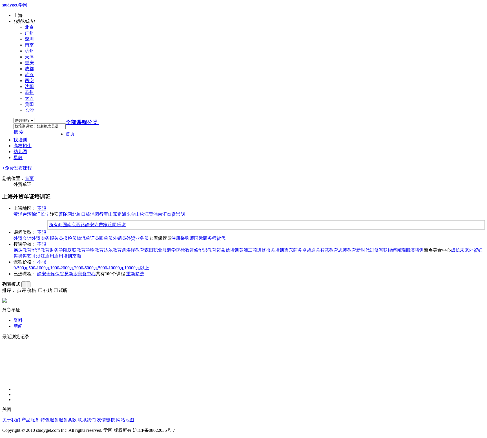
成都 (29, 68)
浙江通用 (45, 256)
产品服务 (30, 419)
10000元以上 (136, 267)
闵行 (99, 214)
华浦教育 (41, 250)
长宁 (45, 214)
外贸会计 (23, 238)
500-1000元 (39, 267)
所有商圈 (58, 224)
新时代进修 (367, 250)
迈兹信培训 (227, 250)
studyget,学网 (14, 5)
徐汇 (36, 214)
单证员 (92, 238)
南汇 (162, 214)
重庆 (29, 62)
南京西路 (76, 224)
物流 (81, 238)
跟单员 (106, 238)
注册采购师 (182, 238)
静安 (41, 273)
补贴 (47, 290)
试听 (63, 290)
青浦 (153, 214)
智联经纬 (388, 250)
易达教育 (23, 250)
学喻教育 (95, 250)
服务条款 (68, 419)
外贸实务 (41, 238)
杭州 (29, 51)
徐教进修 (189, 250)
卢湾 (27, 214)
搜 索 (19, 131)
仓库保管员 (57, 273)
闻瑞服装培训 (410, 250)
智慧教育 (329, 250)
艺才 (31, 256)
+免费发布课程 (17, 168)
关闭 (6, 409)
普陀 (63, 214)
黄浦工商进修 (252, 250)
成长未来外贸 (464, 250)
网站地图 (125, 419)
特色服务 (50, 419)
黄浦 (18, 214)
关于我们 (11, 419)
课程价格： (25, 261)
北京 (29, 27)
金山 (135, 214)
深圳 (29, 39)
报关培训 (275, 250)
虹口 (81, 214)
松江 (144, 214)
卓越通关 (311, 250)
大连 (29, 98)
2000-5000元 (86, 267)
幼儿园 (20, 151)
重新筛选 (135, 273)
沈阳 (29, 86)
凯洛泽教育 (133, 250)
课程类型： (25, 232)
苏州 (29, 92)
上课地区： (25, 208)
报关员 (56, 238)
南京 (29, 45)
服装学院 (171, 250)
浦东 (126, 214)
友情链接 (106, 419)
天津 (29, 56)
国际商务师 (205, 238)
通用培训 (63, 256)
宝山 (108, 214)
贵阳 (29, 104)
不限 (41, 208)
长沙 (29, 110)
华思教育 (207, 250)
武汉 (29, 74)
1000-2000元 (62, 267)
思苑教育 (347, 250)
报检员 (70, 238)
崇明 (180, 214)
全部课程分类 (82, 122)
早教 (18, 157)
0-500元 (21, 267)
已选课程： (25, 273)
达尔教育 (113, 250)
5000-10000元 (111, 267)
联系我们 (87, 419)
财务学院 (59, 250)
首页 (70, 133)
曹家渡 (105, 224)
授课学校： (25, 244)
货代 (220, 238)
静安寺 (92, 224)
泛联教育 (77, 250)
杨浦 (90, 214)
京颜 (76, 256)
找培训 (20, 139)
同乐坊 (119, 224)
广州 (29, 33)
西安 (29, 80)
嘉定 (117, 214)
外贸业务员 (137, 238)
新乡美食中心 (82, 273)
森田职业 (153, 250)
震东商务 (293, 250)
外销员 (119, 238)
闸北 (72, 214)
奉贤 (171, 214)
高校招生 (23, 145)
